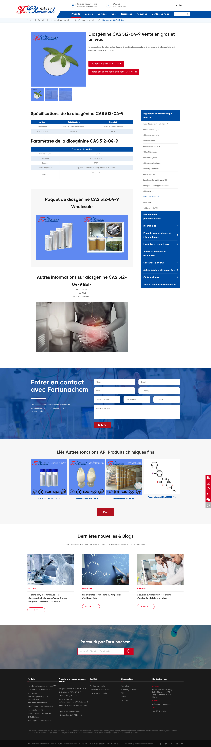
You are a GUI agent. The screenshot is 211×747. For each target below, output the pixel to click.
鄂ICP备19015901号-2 (86, 744)
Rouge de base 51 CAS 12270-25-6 (72, 689)
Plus (105, 512)
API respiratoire (149, 174)
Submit (102, 425)
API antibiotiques (150, 152)
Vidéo (123, 697)
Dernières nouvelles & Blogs (106, 536)
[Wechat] (208, 499)
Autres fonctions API (91, 20)
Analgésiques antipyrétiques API (156, 186)
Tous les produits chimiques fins (159, 284)
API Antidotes (148, 191)
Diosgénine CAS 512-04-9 (114, 20)
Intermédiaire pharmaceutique (152, 216)
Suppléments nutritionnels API (155, 180)
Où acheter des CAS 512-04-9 (106, 63)
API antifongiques (150, 157)
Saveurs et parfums (153, 262)
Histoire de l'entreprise (98, 693)
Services (102, 14)
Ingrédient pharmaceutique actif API (63, 20)
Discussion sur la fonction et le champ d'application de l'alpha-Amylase (154, 596)
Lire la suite (36, 610)
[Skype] (208, 477)
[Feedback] (208, 505)
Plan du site (129, 744)
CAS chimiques (151, 277)
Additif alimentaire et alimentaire (154, 253)
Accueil (33, 20)
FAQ (123, 693)
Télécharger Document (130, 689)
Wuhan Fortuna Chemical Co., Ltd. (51, 744)
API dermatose (149, 141)
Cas (113, 14)
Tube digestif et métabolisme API (156, 124)
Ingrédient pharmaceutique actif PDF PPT (114, 71)
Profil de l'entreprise (97, 686)
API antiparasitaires (151, 169)
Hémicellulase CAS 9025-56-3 (70, 715)
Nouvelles (142, 14)
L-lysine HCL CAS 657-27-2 (69, 696)
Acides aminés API (150, 208)
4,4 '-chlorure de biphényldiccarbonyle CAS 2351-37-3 (73, 700)
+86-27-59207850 (120, 6)
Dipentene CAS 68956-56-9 (69, 711)
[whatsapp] (208, 488)
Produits (75, 14)
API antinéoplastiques (151, 163)
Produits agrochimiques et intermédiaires (157, 235)
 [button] (24, 480)
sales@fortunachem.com (87, 6)
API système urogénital (152, 146)
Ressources (126, 14)
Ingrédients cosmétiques (156, 244)
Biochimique (149, 225)
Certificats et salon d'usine (100, 689)
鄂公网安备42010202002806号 (106, 744)
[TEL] (208, 494)
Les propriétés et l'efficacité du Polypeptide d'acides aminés (101, 596)
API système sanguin (151, 129)
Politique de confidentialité (144, 744)
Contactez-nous (160, 14)
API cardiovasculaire (151, 135)
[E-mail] (208, 483)
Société (89, 14)
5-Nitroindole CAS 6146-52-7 (70, 692)
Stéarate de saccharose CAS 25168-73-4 (73, 706)
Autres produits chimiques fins (159, 270)
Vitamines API (148, 202)
